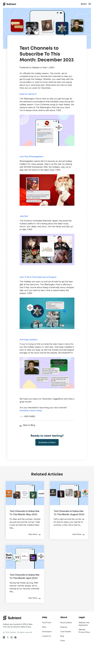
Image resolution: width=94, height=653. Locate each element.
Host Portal (46, 622)
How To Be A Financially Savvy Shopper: (38, 277)
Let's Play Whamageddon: (32, 156)
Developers (47, 631)
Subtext (36, 67)
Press (62, 640)
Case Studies (65, 631)
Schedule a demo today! (31, 410)
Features (63, 627)
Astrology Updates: (29, 339)
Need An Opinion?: (28, 94)
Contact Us (46, 636)
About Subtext (66, 622)
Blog (62, 636)
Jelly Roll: (24, 216)
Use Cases (29, 416)
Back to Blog (29, 425)
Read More (33, 534)
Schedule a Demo (47, 442)
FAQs (44, 627)
